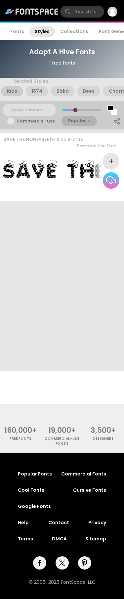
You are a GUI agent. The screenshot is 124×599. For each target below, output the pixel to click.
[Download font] (111, 180)
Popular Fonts (35, 474)
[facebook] (39, 563)
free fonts (21, 438)
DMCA (59, 538)
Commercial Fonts (83, 474)
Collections (74, 31)
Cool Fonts (31, 490)
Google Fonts (34, 506)
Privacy (97, 522)
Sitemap (95, 538)
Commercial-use (36, 121)
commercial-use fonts (62, 441)
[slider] (75, 110)
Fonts (17, 31)
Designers (103, 438)
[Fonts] (31, 12)
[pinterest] (84, 563)
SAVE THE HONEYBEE (26, 139)
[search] (82, 12)
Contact (58, 522)
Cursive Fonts (89, 490)
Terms (25, 538)
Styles (42, 31)
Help (23, 522)
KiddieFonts (70, 139)
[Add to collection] (111, 161)
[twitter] (62, 563)
